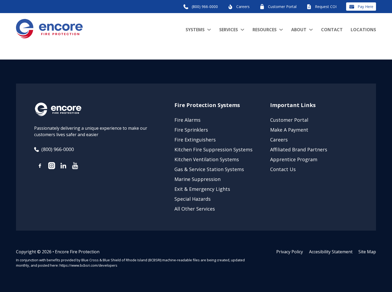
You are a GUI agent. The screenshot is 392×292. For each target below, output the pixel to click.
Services (228, 30)
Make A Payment (289, 130)
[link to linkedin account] (63, 166)
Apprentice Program (293, 159)
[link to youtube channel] (75, 166)
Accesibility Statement (331, 252)
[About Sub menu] (311, 29)
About (298, 30)
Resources (265, 30)
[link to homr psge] (49, 29)
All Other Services (194, 209)
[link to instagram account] (52, 166)
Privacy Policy (289, 252)
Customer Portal (289, 120)
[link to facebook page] (40, 166)
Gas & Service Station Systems (209, 169)
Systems (195, 30)
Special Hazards (192, 199)
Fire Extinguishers (195, 139)
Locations (363, 30)
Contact (332, 30)
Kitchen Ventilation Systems (206, 159)
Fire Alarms (187, 120)
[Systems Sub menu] (209, 29)
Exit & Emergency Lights (202, 189)
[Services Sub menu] (242, 29)
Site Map (367, 252)
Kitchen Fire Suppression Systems (213, 149)
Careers (279, 139)
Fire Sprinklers (191, 130)
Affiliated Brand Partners (298, 149)
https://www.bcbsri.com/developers (88, 265)
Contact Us (283, 169)
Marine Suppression (197, 179)
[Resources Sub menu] (281, 29)
